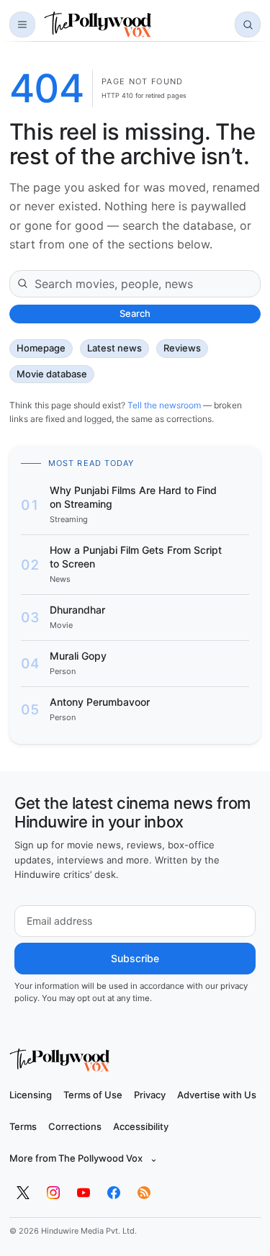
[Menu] (22, 24)
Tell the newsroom (164, 405)
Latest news (114, 348)
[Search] (248, 24)
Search (135, 313)
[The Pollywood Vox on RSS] (144, 1192)
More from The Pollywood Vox (83, 1158)
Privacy (150, 1094)
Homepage (41, 348)
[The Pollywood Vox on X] (23, 1192)
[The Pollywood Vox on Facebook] (113, 1192)
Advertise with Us (216, 1094)
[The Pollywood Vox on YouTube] (83, 1192)
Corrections (75, 1126)
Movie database (52, 374)
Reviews (182, 348)
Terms (23, 1126)
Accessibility (140, 1126)
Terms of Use (92, 1094)
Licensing (30, 1094)
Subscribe (135, 958)
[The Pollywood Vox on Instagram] (53, 1192)
